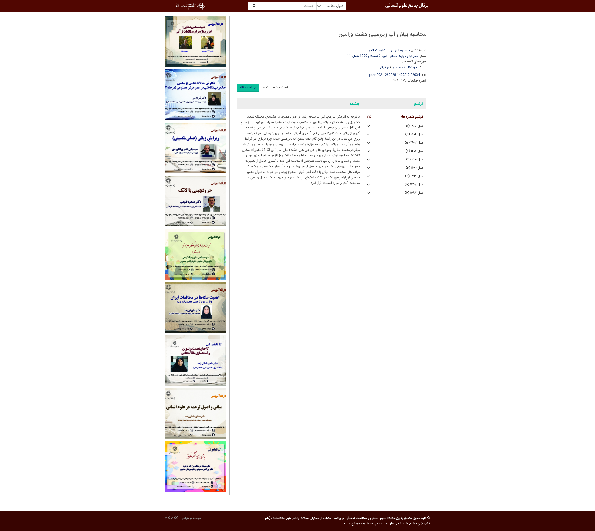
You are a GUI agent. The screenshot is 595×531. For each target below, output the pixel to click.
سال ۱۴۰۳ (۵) (414, 142)
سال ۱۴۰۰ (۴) (414, 167)
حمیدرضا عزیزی (399, 50)
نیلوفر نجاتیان (376, 50)
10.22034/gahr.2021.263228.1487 (394, 75)
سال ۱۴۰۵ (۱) (414, 126)
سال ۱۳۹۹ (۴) (414, 176)
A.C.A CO (171, 518)
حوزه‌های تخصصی (405, 67)
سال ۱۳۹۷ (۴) (414, 192)
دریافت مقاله (248, 87)
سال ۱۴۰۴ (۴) (414, 134)
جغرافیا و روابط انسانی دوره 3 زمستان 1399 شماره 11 (382, 56)
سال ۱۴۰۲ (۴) (414, 151)
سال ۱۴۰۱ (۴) (414, 159)
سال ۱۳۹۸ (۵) (413, 184)
